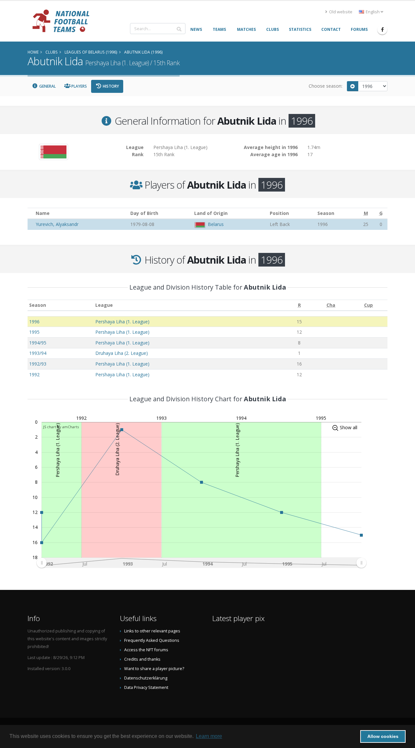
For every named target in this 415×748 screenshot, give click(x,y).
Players (78, 86)
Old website (340, 12)
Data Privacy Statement (146, 687)
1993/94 (37, 353)
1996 (34, 321)
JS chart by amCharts (61, 426)
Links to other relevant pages (152, 631)
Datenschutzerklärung (145, 678)
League (104, 305)
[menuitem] (201, 562)
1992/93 (37, 364)
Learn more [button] (209, 736)
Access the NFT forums (146, 650)
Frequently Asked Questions (151, 640)
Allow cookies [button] (382, 736)
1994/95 (37, 343)
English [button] (373, 12)
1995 (34, 332)
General (47, 86)
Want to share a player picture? (154, 668)
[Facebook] (382, 29)
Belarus (216, 224)
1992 (34, 374)
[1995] (353, 86)
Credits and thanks (142, 659)
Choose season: (325, 86)
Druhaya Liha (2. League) (121, 353)
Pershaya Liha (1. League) (122, 321)
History (110, 86)
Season (37, 305)
